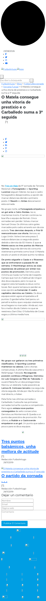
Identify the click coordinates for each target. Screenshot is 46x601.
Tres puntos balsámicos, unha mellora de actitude (20, 446)
